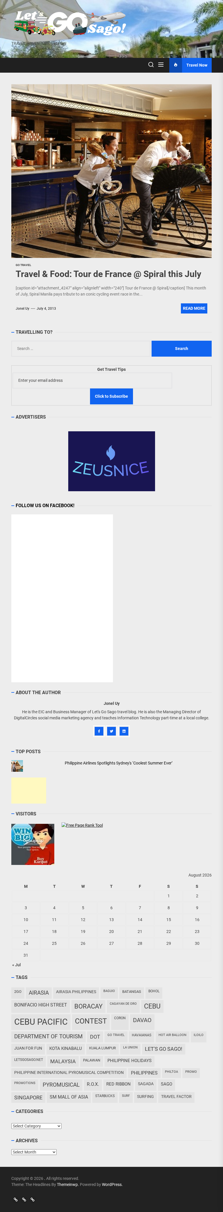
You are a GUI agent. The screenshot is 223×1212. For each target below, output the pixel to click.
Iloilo (199, 1035)
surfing (145, 1096)
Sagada (146, 1083)
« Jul (16, 964)
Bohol (153, 991)
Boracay (88, 1006)
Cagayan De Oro (123, 1004)
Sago (166, 1084)
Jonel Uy (22, 309)
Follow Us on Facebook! (45, 505)
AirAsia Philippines (76, 991)
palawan (91, 1060)
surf (126, 1096)
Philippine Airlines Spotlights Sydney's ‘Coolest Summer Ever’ (118, 763)
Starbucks (105, 1096)
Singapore (28, 1097)
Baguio (109, 991)
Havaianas (141, 1035)
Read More (194, 308)
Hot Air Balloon (172, 1035)
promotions (24, 1083)
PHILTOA (171, 1072)
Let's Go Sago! (163, 1049)
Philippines (144, 1073)
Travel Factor (176, 1096)
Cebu (152, 1006)
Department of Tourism (48, 1036)
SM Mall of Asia (69, 1097)
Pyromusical (61, 1084)
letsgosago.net (28, 1060)
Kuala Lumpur (102, 1048)
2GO (17, 991)
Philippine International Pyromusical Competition (69, 1072)
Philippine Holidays (129, 1060)
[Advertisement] (28, 791)
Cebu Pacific (41, 1022)
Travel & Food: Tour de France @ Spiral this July (108, 274)
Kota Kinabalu (65, 1048)
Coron (120, 1018)
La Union (130, 1047)
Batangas (131, 991)
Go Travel (116, 1035)
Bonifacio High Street (40, 1005)
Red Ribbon (118, 1084)
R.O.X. (93, 1084)
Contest (91, 1021)
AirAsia (39, 992)
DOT (95, 1037)
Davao (142, 1020)
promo (191, 1072)
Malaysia (63, 1061)
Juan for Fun (28, 1048)
